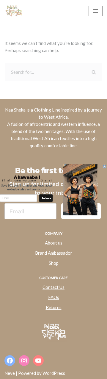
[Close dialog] (104, 166)
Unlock (45, 197)
